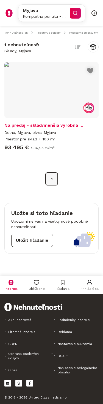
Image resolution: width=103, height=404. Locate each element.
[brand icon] (9, 13)
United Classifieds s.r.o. (48, 397)
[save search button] (93, 47)
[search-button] (75, 13)
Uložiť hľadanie (32, 240)
